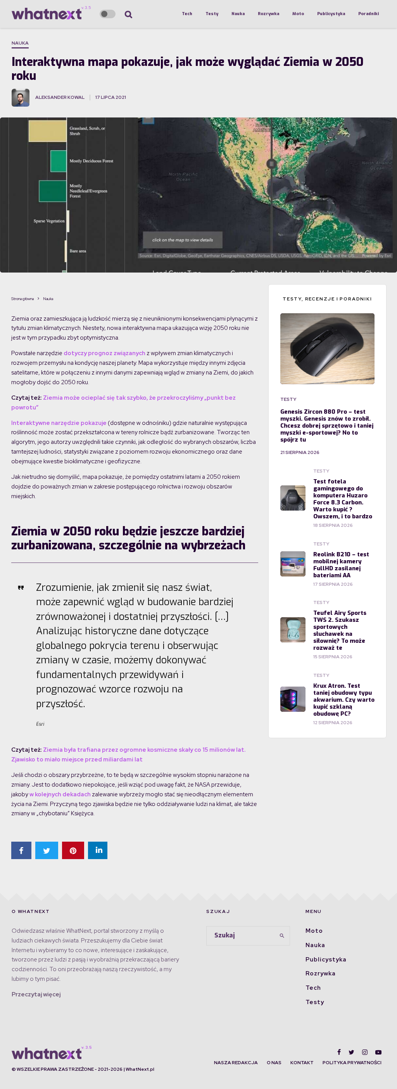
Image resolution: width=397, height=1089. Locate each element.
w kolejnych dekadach (60, 794)
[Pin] (73, 850)
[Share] (21, 850)
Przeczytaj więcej (36, 994)
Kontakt (302, 1063)
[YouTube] (378, 1052)
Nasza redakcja (236, 1063)
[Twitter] (351, 1052)
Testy (211, 14)
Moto (298, 14)
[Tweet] (46, 850)
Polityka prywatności (352, 1063)
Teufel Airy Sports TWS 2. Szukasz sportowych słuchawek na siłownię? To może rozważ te (339, 630)
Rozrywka (268, 14)
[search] (282, 936)
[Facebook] (339, 1052)
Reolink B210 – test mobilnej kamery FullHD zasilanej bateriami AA (341, 565)
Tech (187, 14)
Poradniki (368, 14)
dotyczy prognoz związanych (104, 353)
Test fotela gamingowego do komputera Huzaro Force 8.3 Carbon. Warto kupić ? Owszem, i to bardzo (342, 499)
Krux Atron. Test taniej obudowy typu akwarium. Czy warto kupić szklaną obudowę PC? (344, 699)
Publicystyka (331, 14)
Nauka (238, 14)
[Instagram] (364, 1052)
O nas (274, 1063)
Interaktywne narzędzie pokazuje (59, 423)
